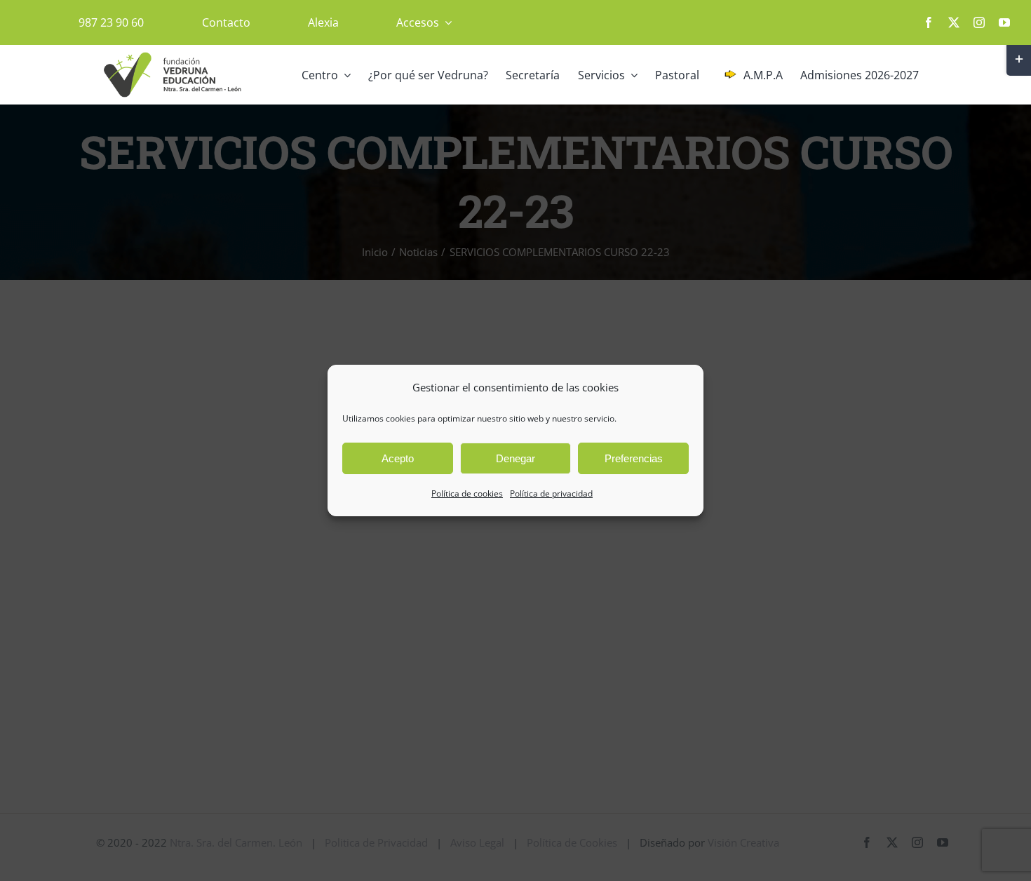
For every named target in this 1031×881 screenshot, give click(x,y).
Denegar (515, 458)
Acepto (398, 458)
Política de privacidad (551, 493)
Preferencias (634, 458)
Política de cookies (467, 493)
